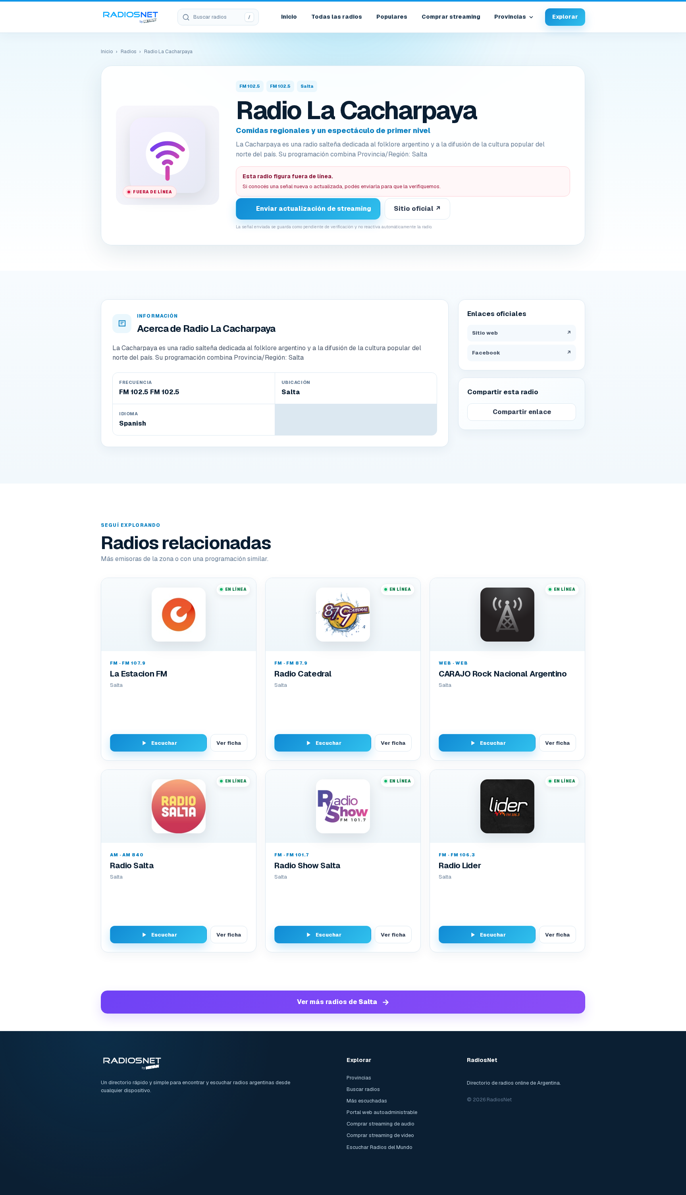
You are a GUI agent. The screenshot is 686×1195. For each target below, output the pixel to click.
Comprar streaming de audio (380, 1123)
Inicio (289, 16)
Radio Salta (132, 865)
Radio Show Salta (307, 865)
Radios (128, 51)
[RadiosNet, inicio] (130, 17)
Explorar (565, 16)
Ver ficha (228, 743)
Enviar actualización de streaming (313, 208)
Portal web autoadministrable (382, 1112)
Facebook (521, 352)
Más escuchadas (367, 1100)
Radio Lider (460, 865)
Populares (391, 16)
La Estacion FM (139, 674)
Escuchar (164, 743)
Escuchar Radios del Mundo (379, 1147)
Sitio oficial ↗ (417, 208)
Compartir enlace (522, 412)
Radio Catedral (302, 674)
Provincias (510, 16)
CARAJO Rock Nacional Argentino (503, 674)
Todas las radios (336, 16)
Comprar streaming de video (380, 1135)
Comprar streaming (451, 16)
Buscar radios (363, 1089)
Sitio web (521, 333)
